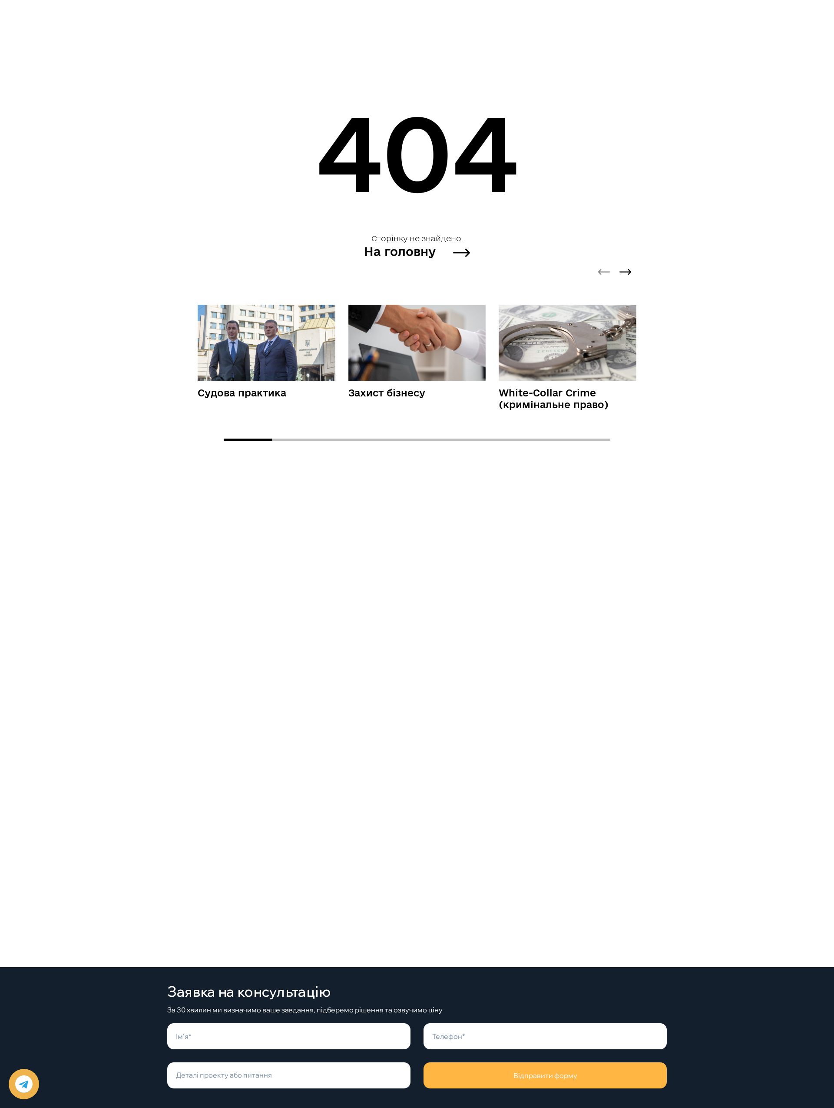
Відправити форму (545, 1075)
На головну (401, 251)
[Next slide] (625, 272)
